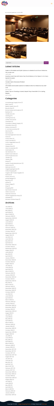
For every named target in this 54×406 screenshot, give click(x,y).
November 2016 (9, 374)
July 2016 (7, 381)
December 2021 (9, 277)
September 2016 (9, 377)
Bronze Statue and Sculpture (13, 110)
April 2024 (8, 243)
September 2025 (10, 218)
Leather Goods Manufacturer (13, 163)
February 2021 (9, 286)
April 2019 (8, 320)
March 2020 (8, 300)
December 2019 (9, 305)
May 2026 (8, 210)
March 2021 (8, 284)
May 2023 (8, 254)
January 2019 (9, 326)
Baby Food (8, 104)
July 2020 (8, 294)
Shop (6, 186)
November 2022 (9, 260)
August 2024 (8, 235)
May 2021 (7, 282)
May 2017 (7, 362)
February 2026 (9, 216)
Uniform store (9, 192)
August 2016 (8, 379)
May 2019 (7, 319)
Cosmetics (8, 121)
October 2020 (9, 292)
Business (7, 112)
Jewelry (7, 159)
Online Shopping (9, 171)
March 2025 (8, 225)
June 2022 (8, 267)
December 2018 (9, 328)
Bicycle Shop (8, 108)
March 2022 (8, 271)
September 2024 (10, 233)
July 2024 (8, 237)
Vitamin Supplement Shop (12, 195)
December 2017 (9, 349)
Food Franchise (9, 140)
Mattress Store (9, 167)
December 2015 (9, 395)
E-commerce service (11, 129)
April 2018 (8, 341)
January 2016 (9, 393)
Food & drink (8, 138)
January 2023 (9, 258)
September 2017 (9, 355)
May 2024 (8, 241)
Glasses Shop (9, 146)
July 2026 (8, 207)
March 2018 (8, 343)
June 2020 (8, 296)
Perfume (7, 175)
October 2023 (9, 246)
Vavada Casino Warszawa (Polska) (15, 82)
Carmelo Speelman (11, 12)
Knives (7, 161)
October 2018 (9, 330)
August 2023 (8, 250)
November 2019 (9, 307)
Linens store (8, 165)
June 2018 (8, 338)
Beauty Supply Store (11, 106)
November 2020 (9, 290)
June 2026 (8, 208)
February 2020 (9, 301)
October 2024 (9, 231)
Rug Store (8, 180)
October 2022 (9, 262)
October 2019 (9, 309)
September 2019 (9, 311)
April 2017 (8, 364)
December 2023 (9, 244)
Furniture (7, 144)
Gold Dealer (8, 150)
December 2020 (9, 288)
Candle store (9, 114)
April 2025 (8, 224)
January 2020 (9, 303)
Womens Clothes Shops (12, 199)
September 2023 (10, 248)
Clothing (7, 116)
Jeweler (7, 157)
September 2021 (9, 281)
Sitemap (44, 404)
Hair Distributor (9, 152)
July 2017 (7, 359)
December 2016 (9, 372)
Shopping (8, 188)
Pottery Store (9, 176)
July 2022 (7, 265)
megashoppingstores (11, 169)
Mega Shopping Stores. (24, 404)
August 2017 (8, 357)
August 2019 (8, 313)
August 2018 (8, 334)
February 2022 (9, 273)
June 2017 (8, 360)
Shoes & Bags (9, 184)
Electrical (8, 131)
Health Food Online (10, 154)
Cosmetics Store (10, 125)
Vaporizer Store (9, 194)
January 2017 (9, 370)
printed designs (9, 178)
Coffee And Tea (9, 119)
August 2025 (8, 220)
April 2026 (8, 212)
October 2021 (9, 279)
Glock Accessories (10, 148)
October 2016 (9, 376)
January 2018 (9, 347)
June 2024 (8, 239)
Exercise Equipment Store (12, 135)
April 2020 (8, 298)
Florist (7, 137)
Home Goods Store (10, 156)
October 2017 (9, 353)
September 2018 (9, 332)
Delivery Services (10, 127)
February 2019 (9, 324)
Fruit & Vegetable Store (11, 142)
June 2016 (8, 383)
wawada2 (8, 197)
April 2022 (8, 269)
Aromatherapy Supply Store (13, 102)
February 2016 (9, 391)
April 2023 (8, 256)
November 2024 (9, 229)
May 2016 (7, 385)
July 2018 (7, 336)
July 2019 (7, 315)
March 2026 (8, 214)
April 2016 (8, 387)
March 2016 (8, 389)
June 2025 (8, 222)
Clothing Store (9, 118)
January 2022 (9, 275)
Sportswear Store (10, 190)
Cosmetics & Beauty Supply (13, 123)
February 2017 (9, 368)
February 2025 (9, 227)
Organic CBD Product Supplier (13, 173)
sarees (7, 182)
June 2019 (8, 317)
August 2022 (8, 263)
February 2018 (9, 345)
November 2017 (9, 351)
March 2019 (8, 322)
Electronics (8, 133)
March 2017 (8, 366)
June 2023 (8, 252)
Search (46, 62)
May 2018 (7, 340)
